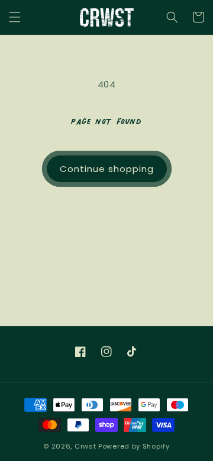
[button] (15, 17)
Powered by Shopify (134, 446)
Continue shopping (107, 169)
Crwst (85, 446)
